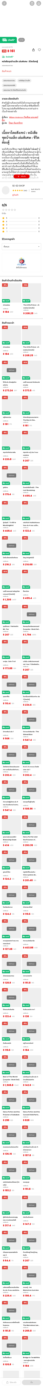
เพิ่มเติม (23, 176)
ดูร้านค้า (15, 195)
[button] (9, 81)
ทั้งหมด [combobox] (6, 246)
